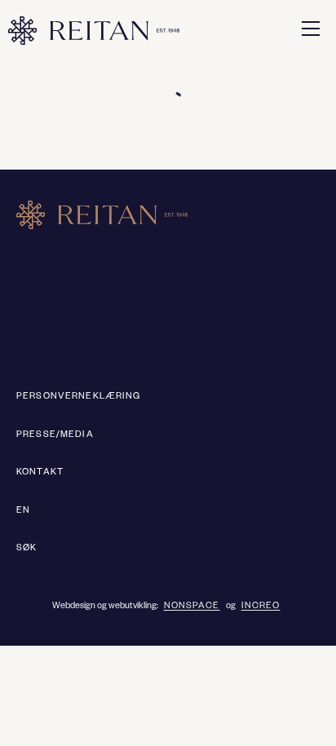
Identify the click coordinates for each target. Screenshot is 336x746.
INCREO (261, 606)
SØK (26, 549)
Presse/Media (55, 435)
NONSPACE (192, 606)
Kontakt (40, 473)
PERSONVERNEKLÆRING (78, 397)
